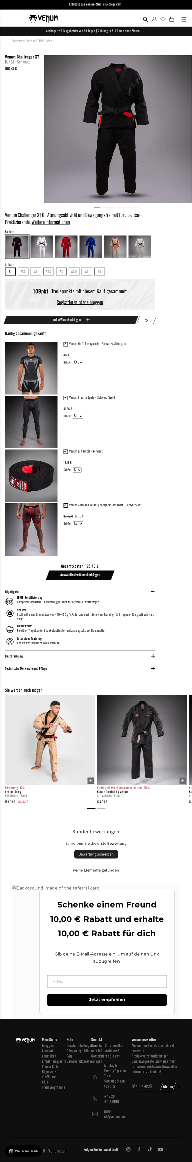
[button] (145, 19)
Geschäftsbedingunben (76, 1046)
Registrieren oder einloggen (80, 302)
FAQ (69, 1056)
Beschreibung (14, 656)
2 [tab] (106, 207)
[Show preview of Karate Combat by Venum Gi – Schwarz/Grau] (183, 781)
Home (15, 41)
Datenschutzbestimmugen (76, 1062)
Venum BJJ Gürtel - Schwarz (86, 452)
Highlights (12, 592)
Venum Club (50, 1067)
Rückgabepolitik (76, 1051)
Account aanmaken (49, 1053)
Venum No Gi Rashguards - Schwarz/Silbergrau (97, 344)
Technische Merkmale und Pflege (26, 669)
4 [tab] (121, 207)
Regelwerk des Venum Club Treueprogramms (52, 1080)
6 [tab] (136, 207)
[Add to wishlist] (146, 320)
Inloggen (48, 1046)
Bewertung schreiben (96, 854)
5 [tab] (129, 207)
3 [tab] (114, 207)
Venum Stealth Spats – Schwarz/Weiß (92, 398)
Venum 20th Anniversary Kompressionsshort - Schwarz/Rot (105, 505)
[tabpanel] (118, 129)
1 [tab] (99, 207)
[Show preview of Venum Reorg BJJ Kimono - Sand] (91, 781)
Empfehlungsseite (52, 1062)
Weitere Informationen (51, 223)
